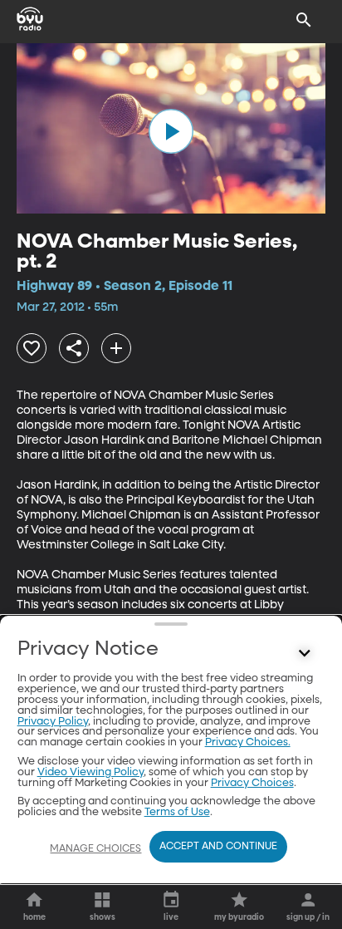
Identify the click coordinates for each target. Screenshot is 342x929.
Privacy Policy (52, 721)
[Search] (304, 20)
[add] (116, 348)
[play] (171, 131)
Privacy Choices (252, 783)
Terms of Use (177, 812)
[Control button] (304, 653)
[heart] (31, 348)
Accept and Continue (218, 847)
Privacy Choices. (248, 742)
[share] (74, 348)
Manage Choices (95, 849)
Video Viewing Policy (90, 772)
